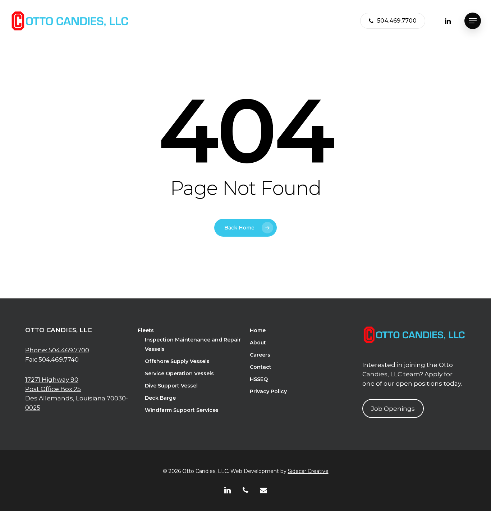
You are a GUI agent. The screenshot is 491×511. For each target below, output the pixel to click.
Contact (260, 367)
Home (258, 330)
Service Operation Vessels (179, 373)
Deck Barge (160, 398)
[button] (472, 21)
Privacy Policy (268, 391)
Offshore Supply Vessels (177, 361)
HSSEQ (259, 379)
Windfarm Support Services (182, 410)
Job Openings (393, 408)
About (258, 342)
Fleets (146, 330)
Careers (260, 355)
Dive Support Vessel (171, 385)
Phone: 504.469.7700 (57, 350)
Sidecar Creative (308, 471)
